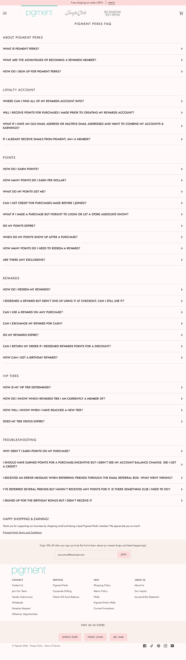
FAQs (97, 597)
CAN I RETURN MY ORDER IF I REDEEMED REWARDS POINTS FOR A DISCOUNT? (57, 346)
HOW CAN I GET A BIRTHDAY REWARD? (30, 357)
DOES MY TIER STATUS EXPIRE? (24, 421)
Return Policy (101, 591)
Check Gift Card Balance (66, 597)
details (111, 2)
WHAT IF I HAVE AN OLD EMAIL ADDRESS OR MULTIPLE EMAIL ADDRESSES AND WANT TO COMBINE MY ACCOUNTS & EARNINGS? (83, 126)
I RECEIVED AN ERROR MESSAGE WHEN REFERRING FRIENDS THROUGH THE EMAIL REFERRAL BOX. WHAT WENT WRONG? (88, 478)
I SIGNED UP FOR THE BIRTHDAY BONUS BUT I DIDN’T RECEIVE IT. (47, 500)
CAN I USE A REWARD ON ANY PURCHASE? (33, 312)
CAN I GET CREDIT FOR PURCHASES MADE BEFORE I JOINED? (44, 203)
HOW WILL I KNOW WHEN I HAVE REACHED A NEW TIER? (43, 410)
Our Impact (141, 591)
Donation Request (21, 608)
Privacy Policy (36, 645)
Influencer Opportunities (25, 614)
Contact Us (17, 585)
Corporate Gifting (62, 591)
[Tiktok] (151, 645)
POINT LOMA (95, 637)
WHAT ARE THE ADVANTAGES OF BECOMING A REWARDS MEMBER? (49, 60)
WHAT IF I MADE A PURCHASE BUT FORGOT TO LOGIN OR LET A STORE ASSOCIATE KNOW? (65, 214)
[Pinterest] (158, 645)
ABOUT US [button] (140, 580)
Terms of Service (52, 645)
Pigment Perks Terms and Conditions (22, 532)
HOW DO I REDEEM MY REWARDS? (26, 289)
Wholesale (17, 602)
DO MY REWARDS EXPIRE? (21, 335)
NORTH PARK (70, 637)
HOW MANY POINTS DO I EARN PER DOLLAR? (34, 180)
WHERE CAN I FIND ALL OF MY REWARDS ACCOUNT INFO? (43, 101)
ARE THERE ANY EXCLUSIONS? (24, 260)
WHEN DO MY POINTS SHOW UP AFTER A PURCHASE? (40, 237)
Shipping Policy (102, 585)
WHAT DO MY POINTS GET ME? (24, 191)
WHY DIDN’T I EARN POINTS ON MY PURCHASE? (36, 451)
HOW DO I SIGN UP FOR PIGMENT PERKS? (32, 71)
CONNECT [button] (17, 580)
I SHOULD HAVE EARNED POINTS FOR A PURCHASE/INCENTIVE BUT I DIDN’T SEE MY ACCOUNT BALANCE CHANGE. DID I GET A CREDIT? (89, 464)
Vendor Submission (22, 597)
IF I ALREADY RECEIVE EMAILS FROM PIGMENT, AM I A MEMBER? (46, 139)
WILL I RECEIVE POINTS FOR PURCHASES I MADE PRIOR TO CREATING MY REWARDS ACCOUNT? (68, 112)
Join (123, 554)
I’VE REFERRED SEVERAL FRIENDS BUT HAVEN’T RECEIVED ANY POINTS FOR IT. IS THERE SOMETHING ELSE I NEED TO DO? (86, 489)
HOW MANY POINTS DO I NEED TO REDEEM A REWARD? (41, 248)
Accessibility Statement (147, 597)
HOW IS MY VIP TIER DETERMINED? (27, 387)
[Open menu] (8, 13)
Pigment (18, 645)
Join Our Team (19, 591)
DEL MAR (118, 637)
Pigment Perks (60, 585)
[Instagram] (165, 645)
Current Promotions (104, 608)
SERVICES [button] (58, 580)
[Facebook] (144, 645)
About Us (139, 585)
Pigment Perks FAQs (105, 602)
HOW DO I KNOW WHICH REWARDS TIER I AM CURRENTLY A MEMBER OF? (54, 399)
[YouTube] (172, 645)
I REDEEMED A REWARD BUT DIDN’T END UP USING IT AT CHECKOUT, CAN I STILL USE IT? (63, 301)
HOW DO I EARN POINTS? (21, 169)
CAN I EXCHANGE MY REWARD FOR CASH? (32, 323)
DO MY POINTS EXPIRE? (19, 226)
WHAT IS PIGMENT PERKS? (21, 49)
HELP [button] (96, 580)
